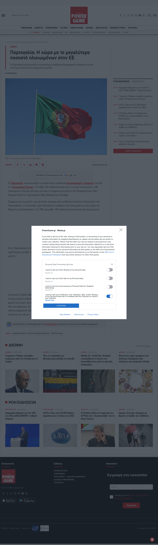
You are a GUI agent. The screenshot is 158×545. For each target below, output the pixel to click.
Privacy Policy (93, 314)
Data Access (79, 314)
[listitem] (79, 264)
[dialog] (79, 272)
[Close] (121, 230)
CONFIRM (61, 306)
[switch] (109, 269)
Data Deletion (65, 314)
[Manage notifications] (152, 540)
